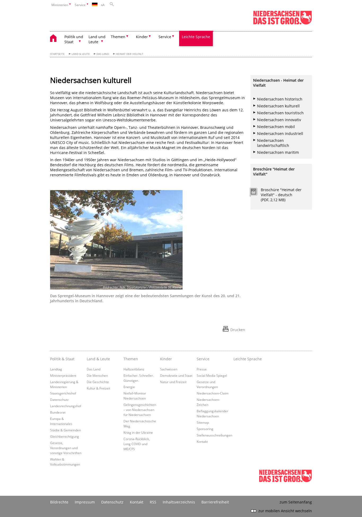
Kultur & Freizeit (98, 388)
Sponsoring (205, 429)
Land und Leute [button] (97, 39)
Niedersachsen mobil (276, 126)
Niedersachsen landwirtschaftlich (273, 143)
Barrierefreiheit (215, 502)
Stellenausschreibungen (214, 435)
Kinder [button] (142, 36)
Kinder (166, 358)
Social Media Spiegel (212, 375)
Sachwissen (168, 369)
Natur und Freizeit (173, 382)
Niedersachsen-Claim (212, 393)
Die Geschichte (98, 382)
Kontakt (202, 441)
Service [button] (164, 36)
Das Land (102, 54)
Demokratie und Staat (176, 375)
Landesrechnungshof (65, 406)
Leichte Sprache (196, 36)
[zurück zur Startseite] (56, 39)
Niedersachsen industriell (280, 133)
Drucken (237, 329)
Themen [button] (118, 36)
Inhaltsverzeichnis (179, 502)
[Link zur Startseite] (282, 23)
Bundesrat (57, 412)
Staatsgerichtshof (63, 393)
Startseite (57, 54)
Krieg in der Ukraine (138, 432)
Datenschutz (59, 399)
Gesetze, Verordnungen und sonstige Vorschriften (65, 448)
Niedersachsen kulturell (278, 105)
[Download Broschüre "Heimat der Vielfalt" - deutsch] (256, 193)
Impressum (85, 502)
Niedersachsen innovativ (279, 119)
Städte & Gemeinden (65, 430)
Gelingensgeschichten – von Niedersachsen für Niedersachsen (139, 409)
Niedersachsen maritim (278, 152)
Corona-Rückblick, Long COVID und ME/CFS (136, 444)
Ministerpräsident (63, 375)
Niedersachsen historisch (279, 99)
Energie (129, 387)
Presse (202, 369)
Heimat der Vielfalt (129, 54)
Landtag (56, 369)
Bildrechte (59, 502)
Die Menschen (97, 375)
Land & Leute (81, 54)
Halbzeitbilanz (133, 369)
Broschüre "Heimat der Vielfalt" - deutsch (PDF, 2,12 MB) (281, 194)
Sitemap (203, 422)
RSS (153, 502)
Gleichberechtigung (64, 436)
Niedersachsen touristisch (280, 112)
